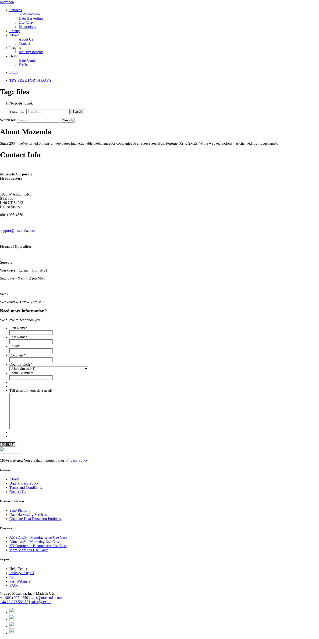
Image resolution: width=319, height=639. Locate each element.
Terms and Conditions (25, 487)
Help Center (28, 60)
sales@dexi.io (41, 602)
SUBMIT (8, 444)
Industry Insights (31, 52)
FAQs (23, 64)
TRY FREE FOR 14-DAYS (30, 80)
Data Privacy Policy (24, 483)
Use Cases (26, 22)
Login (13, 72)
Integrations (27, 27)
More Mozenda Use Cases (28, 550)
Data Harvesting (31, 18)
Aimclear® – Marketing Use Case (34, 542)
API (12, 577)
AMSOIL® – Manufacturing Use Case (38, 537)
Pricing (14, 31)
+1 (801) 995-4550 (14, 598)
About (14, 35)
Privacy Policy (77, 460)
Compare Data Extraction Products (35, 519)
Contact (24, 43)
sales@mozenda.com (46, 598)
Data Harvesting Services (28, 515)
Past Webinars (19, 581)
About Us (26, 39)
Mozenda (7, 2)
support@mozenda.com (17, 231)
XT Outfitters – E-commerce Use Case (38, 546)
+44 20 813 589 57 (14, 602)
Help (13, 56)
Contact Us (17, 492)
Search (77, 111)
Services (15, 10)
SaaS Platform (29, 14)
